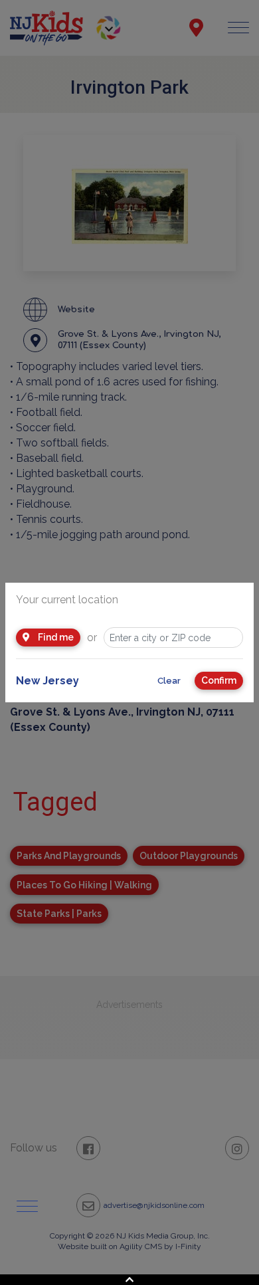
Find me (55, 637)
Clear (169, 681)
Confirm (218, 680)
